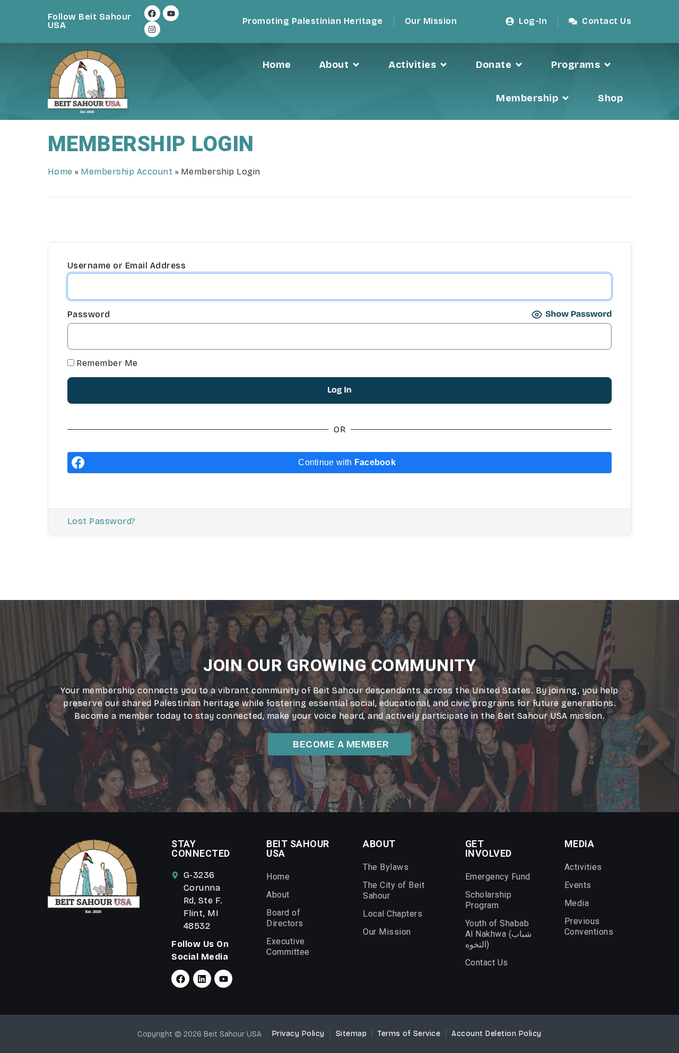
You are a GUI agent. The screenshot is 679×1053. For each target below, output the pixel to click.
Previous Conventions (589, 926)
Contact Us (486, 963)
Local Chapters (392, 914)
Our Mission (387, 932)
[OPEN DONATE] (519, 65)
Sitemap (351, 1033)
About (278, 895)
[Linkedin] (202, 979)
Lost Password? (101, 521)
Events (577, 885)
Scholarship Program (488, 900)
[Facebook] (152, 13)
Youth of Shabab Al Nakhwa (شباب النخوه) (498, 934)
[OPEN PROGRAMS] (607, 65)
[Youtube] (171, 13)
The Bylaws (385, 867)
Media (576, 903)
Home (60, 172)
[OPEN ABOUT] (356, 65)
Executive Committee (288, 946)
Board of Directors (284, 918)
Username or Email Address (126, 266)
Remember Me (106, 363)
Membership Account (126, 172)
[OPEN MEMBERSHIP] (565, 98)
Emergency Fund (497, 877)
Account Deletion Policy (496, 1033)
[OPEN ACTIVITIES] (443, 65)
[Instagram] (152, 29)
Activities (583, 867)
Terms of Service (409, 1033)
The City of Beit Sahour (393, 890)
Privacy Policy (298, 1033)
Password (88, 314)
